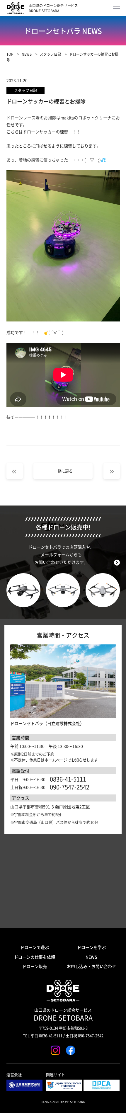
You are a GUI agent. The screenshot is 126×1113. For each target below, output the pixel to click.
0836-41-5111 (68, 779)
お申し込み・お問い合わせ (91, 966)
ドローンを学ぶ (91, 947)
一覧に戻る (63, 471)
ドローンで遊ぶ (34, 947)
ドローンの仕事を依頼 (34, 957)
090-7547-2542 (69, 787)
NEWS (91, 957)
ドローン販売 (34, 966)
